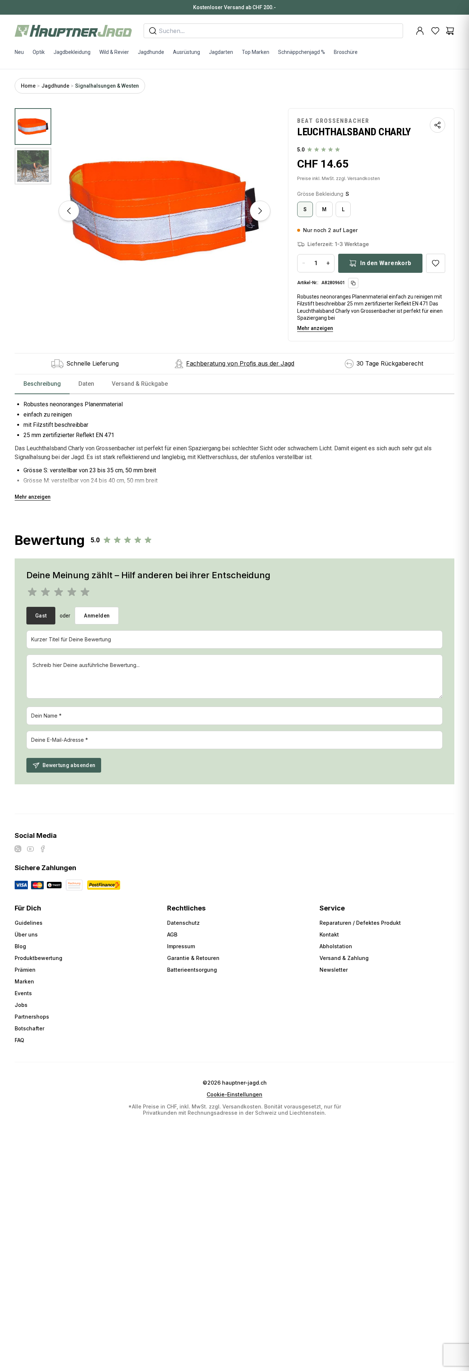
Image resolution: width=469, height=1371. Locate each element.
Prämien (25, 970)
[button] (164, 210)
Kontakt (329, 934)
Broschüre (346, 52)
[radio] (305, 209)
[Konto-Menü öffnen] (420, 31)
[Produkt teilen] (437, 125)
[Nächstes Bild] (260, 211)
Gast (41, 616)
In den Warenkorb (385, 263)
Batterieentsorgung (192, 970)
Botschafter (29, 1028)
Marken (24, 981)
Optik (39, 52)
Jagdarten (221, 52)
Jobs (21, 1005)
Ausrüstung (186, 52)
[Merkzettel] (435, 30)
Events (23, 993)
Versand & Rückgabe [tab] (140, 383)
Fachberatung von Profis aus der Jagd (240, 363)
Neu (19, 52)
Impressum (181, 946)
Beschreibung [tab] (42, 383)
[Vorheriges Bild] (69, 211)
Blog (20, 946)
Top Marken (255, 52)
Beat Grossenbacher (333, 120)
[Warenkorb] (450, 30)
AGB (172, 934)
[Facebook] (43, 849)
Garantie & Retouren (193, 958)
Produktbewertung (38, 958)
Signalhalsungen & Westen (107, 86)
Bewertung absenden (69, 765)
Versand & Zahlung (344, 958)
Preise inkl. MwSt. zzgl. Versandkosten (338, 178)
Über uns (26, 934)
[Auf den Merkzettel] (435, 263)
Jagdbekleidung (72, 52)
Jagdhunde (151, 52)
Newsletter (334, 970)
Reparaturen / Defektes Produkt (360, 923)
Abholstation (336, 946)
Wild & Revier (114, 52)
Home (28, 86)
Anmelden (97, 616)
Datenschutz (183, 923)
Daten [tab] (86, 383)
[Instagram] (18, 849)
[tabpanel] (234, 447)
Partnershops (32, 1016)
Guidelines (29, 923)
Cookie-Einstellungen (234, 1094)
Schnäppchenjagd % (301, 52)
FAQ (19, 1040)
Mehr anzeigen (315, 328)
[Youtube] (30, 849)
